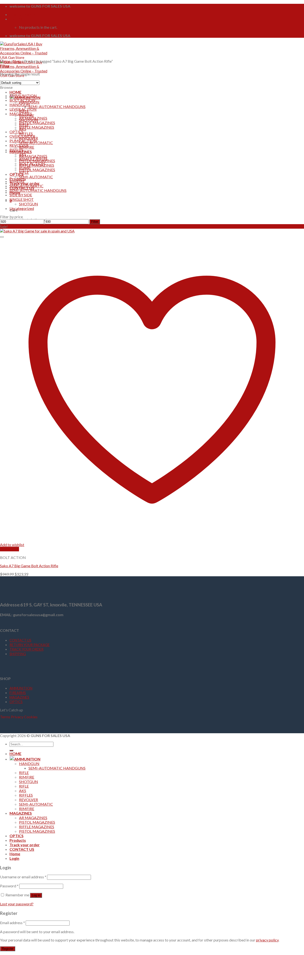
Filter (94, 221)
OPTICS (17, 174)
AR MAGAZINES (33, 156)
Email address (12, 922)
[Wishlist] (2, 237)
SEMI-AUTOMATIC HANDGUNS (57, 106)
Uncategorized (22, 208)
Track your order (25, 844)
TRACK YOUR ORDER (26, 649)
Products (18, 178)
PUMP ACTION (23, 140)
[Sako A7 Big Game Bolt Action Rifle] (37, 231)
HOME (15, 92)
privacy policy (267, 940)
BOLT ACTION (22, 100)
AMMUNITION (23, 95)
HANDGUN (20, 104)
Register (7, 948)
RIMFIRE (17, 181)
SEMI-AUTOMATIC (36, 177)
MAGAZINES (21, 113)
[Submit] (11, 750)
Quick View (9, 549)
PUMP (24, 167)
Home (5, 61)
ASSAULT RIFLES (33, 158)
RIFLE (24, 172)
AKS (22, 154)
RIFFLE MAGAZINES (36, 127)
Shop (17, 61)
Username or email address (23, 877)
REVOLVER (19, 145)
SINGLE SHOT (22, 199)
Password (9, 886)
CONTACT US (20, 640)
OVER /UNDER (22, 136)
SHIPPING (18, 654)
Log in (36, 895)
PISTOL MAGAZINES (37, 169)
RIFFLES (26, 133)
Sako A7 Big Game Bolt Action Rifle (29, 565)
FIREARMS (18, 693)
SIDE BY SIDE (21, 195)
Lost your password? (16, 904)
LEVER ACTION (23, 109)
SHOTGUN (28, 204)
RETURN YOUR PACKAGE (30, 645)
